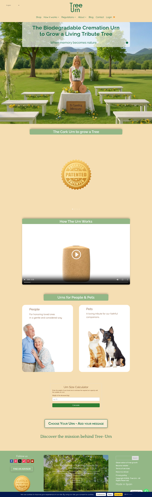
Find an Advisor (22, 469)
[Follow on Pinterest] (28, 461)
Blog (91, 17)
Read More (76, 480)
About (81, 17)
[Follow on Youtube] (32, 461)
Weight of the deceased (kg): (61, 395)
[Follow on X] (20, 461)
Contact (100, 17)
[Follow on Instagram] (15, 461)
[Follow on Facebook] (11, 461)
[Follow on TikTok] (24, 461)
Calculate (76, 405)
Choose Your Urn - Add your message (76, 423)
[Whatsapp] (146, 491)
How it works (50, 17)
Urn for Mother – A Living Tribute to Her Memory (76, 467)
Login (109, 17)
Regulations (67, 17)
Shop (38, 17)
